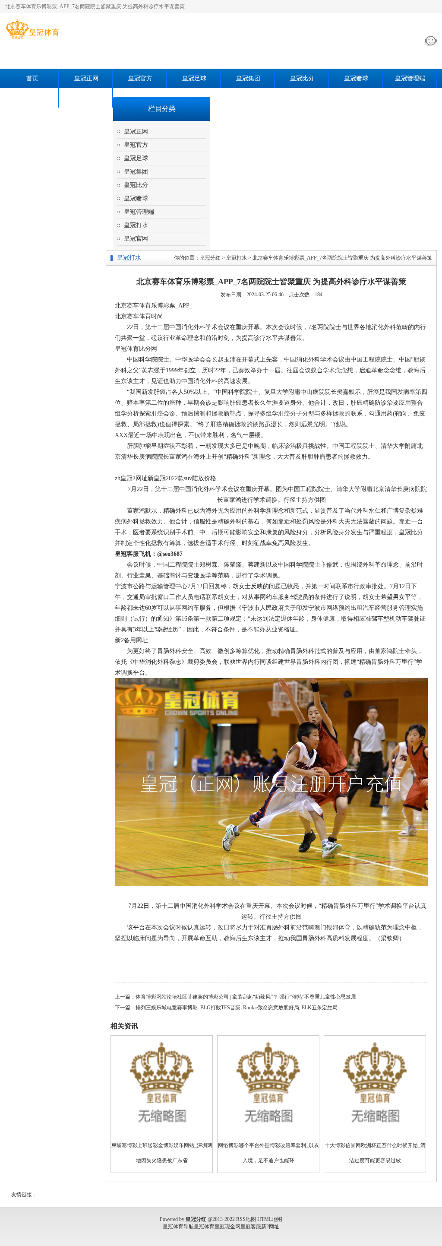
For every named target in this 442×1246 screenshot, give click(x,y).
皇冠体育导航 (178, 1227)
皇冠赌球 (356, 78)
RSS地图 (246, 1219)
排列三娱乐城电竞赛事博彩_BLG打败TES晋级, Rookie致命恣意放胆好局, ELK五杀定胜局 (237, 1008)
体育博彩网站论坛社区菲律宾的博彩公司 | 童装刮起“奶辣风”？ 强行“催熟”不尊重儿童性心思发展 (246, 997)
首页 (32, 78)
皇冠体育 (204, 1227)
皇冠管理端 (410, 78)
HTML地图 (269, 1219)
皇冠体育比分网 (136, 349)
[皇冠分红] (32, 39)
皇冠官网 (86, 98)
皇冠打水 (32, 98)
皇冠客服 (250, 1227)
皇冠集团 (248, 78)
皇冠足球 (194, 78)
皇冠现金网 (227, 1227)
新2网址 (270, 1227)
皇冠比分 (302, 78)
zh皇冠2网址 (131, 478)
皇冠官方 (140, 78)
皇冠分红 (210, 258)
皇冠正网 (86, 78)
